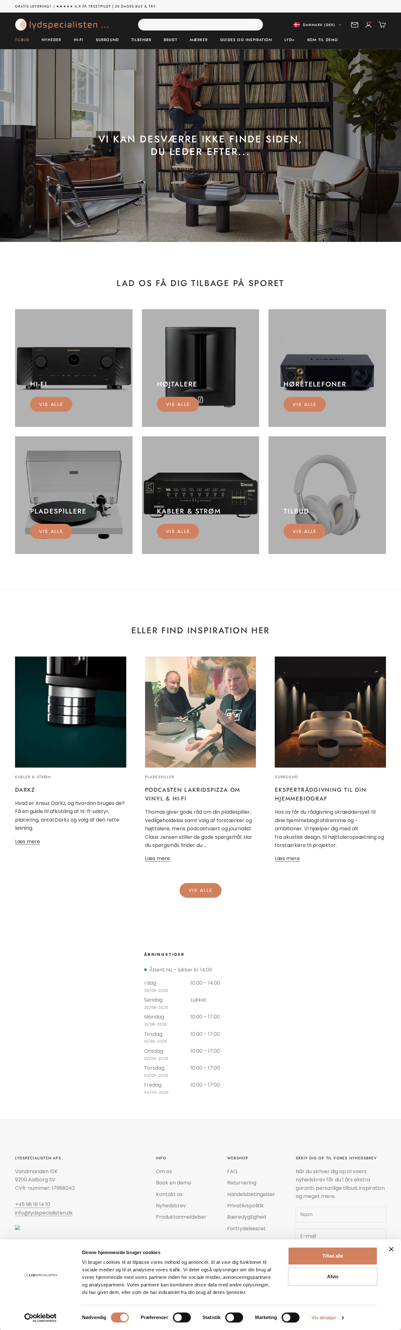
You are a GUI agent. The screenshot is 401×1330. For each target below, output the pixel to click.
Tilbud (22, 40)
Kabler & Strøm (33, 777)
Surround (107, 40)
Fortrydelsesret (246, 1228)
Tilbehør (141, 40)
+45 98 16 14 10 (32, 1204)
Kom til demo (322, 40)
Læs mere (27, 841)
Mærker (199, 40)
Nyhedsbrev (171, 1205)
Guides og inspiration (246, 40)
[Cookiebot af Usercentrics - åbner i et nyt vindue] (40, 1317)
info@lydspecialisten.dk (44, 1212)
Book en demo (173, 1182)
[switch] (182, 1317)
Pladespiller (159, 777)
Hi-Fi (78, 40)
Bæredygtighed (246, 1217)
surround (286, 777)
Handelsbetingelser (251, 1194)
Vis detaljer (323, 1317)
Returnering (241, 1182)
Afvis (332, 1276)
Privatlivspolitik (245, 1205)
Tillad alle (332, 1255)
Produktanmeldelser (181, 1217)
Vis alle (51, 404)
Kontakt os (169, 1194)
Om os (164, 1171)
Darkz (25, 790)
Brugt (170, 40)
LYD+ (289, 40)
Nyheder (51, 40)
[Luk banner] (391, 1249)
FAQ (232, 1171)
